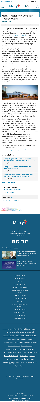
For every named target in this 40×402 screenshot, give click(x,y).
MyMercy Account (6, 1)
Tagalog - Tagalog (26, 339)
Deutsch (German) (31, 329)
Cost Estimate (20, 306)
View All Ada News (8, 182)
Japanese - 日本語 (31, 362)
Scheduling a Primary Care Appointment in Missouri (20, 395)
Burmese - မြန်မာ (8, 362)
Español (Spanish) (13, 339)
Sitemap (8, 376)
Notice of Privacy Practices (20, 287)
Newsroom (20, 301)
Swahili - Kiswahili (28, 349)
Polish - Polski (22, 352)
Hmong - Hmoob (33, 352)
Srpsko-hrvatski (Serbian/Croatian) (26, 336)
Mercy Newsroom (6, 25)
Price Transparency (20, 295)
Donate (20, 292)
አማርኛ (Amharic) (8, 329)
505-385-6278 (11, 192)
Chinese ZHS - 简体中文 (11, 356)
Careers (20, 281)
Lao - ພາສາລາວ (32, 342)
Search (37, 7)
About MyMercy (20, 275)
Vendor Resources (20, 318)
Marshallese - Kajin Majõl (13, 349)
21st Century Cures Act (28, 376)
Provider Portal (20, 315)
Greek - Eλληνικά (26, 346)
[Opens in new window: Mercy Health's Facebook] (13, 241)
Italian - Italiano (20, 366)
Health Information (20, 284)
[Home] (14, 6)
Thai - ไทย (9, 359)
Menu (2, 7)
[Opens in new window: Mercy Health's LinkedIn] (26, 241)
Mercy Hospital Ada (22, 35)
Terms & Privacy (16, 376)
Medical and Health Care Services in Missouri (20, 398)
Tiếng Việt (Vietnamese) (10, 342)
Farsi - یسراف (24, 356)
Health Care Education (20, 298)
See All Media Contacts (11, 200)
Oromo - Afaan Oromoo (9, 352)
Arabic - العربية (29, 359)
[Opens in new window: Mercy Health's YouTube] (22, 241)
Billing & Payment (20, 278)
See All (16, 248)
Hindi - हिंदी (22, 342)
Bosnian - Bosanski (14, 346)
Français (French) (19, 329)
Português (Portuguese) (25, 332)
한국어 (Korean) (12, 332)
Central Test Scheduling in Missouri (20, 400)
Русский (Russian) (8, 336)
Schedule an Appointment (20, 290)
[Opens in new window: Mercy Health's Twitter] (17, 241)
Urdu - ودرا (33, 356)
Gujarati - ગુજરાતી (19, 362)
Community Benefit (20, 309)
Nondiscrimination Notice (20, 304)
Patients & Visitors (20, 312)
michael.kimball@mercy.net (12, 189)
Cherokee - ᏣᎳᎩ (18, 359)
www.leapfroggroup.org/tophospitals (15, 150)
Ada (12, 197)
